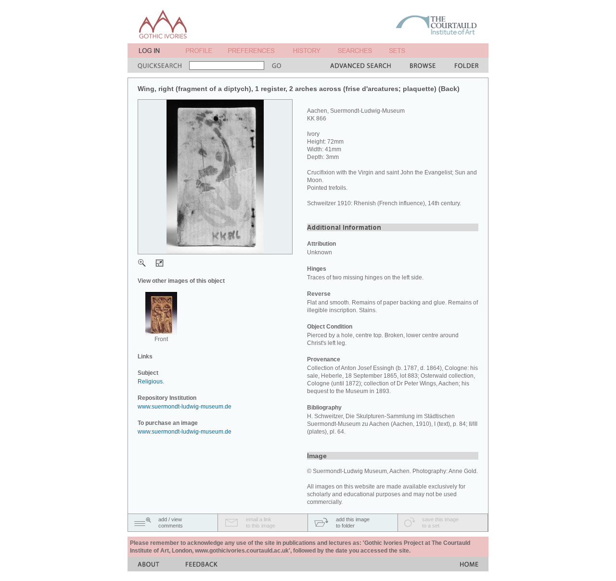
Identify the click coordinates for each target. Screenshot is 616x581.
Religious (150, 381)
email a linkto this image (260, 522)
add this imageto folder (353, 522)
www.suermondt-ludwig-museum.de (184, 406)
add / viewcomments (170, 522)
